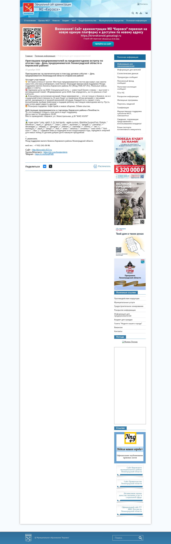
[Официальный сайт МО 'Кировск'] (64, 7)
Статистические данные (127, 73)
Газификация (123, 108)
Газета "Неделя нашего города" (128, 323)
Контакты (144, 4)
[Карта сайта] (141, 13)
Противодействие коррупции (126, 298)
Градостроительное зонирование (128, 306)
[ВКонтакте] (44, 166)
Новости (56, 20)
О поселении (30, 20)
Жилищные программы (127, 100)
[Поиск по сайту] (133, 13)
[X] (50, 166)
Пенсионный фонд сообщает (125, 82)
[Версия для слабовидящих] (137, 13)
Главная (29, 56)
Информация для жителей (129, 70)
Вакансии (118, 327)
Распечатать (104, 166)
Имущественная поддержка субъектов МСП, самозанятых (129, 113)
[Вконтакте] (146, 13)
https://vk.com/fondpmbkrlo (55, 152)
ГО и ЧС (120, 93)
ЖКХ (74, 20)
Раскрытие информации (128, 96)
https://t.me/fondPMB (44, 154)
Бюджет (65, 20)
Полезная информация (136, 20)
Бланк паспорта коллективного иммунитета (129, 128)
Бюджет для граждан (123, 320)
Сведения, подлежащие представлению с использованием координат (129, 121)
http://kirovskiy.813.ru (42, 150)
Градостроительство (87, 20)
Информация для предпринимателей (74, 56)
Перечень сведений (126, 104)
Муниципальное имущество (111, 20)
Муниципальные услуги (124, 302)
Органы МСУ (44, 20)
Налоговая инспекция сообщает (126, 88)
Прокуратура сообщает (127, 77)
